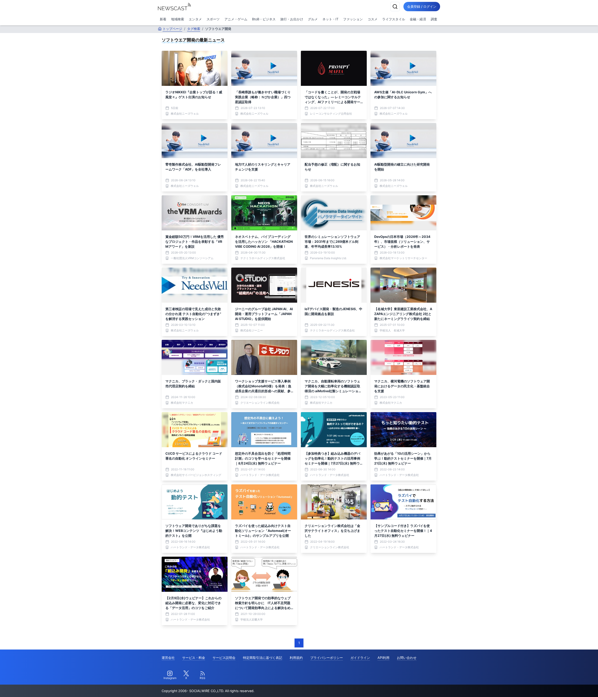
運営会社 (168, 658)
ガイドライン (360, 658)
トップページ (172, 29)
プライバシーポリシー (326, 658)
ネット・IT (330, 19)
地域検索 (177, 19)
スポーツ (213, 19)
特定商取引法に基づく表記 (262, 658)
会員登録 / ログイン (421, 6)
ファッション (353, 19)
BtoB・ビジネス (264, 19)
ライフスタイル (393, 19)
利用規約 (296, 658)
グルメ (313, 19)
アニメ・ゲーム (235, 19)
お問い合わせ (406, 658)
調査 (434, 19)
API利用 (383, 658)
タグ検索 (193, 29)
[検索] (395, 6)
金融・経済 (418, 19)
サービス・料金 (193, 658)
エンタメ (195, 19)
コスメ (372, 19)
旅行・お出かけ (291, 19)
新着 (163, 19)
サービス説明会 (224, 658)
